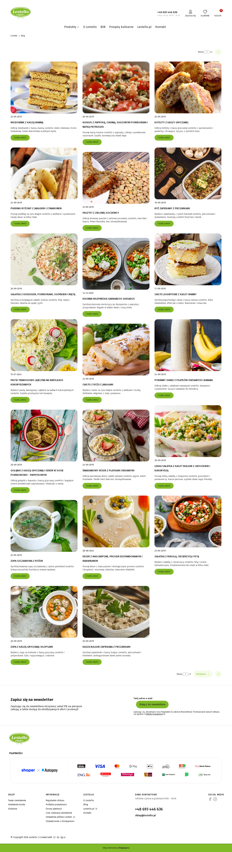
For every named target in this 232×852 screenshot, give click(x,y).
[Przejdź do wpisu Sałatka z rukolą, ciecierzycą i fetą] (188, 521)
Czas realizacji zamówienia (59, 813)
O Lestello (88, 800)
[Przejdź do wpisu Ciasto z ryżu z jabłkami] (116, 349)
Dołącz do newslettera (152, 704)
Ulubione (12, 808)
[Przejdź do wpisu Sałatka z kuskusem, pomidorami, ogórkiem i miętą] (44, 259)
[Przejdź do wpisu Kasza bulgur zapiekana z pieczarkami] (116, 612)
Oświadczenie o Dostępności (60, 821)
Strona (201, 52)
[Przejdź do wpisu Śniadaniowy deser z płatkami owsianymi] (116, 435)
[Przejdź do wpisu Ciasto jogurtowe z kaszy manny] (188, 259)
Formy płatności (54, 808)
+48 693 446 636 (167, 12)
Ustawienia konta (16, 804)
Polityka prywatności (56, 804)
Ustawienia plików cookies (59, 817)
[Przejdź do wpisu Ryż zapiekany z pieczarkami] (188, 173)
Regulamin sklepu (55, 800)
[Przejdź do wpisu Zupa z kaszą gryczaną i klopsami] (44, 612)
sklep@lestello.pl (145, 815)
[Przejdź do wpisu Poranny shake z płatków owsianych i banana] (188, 345)
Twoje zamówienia (17, 800)
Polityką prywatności (154, 714)
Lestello (14, 36)
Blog (85, 804)
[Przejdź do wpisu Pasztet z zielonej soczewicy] (116, 178)
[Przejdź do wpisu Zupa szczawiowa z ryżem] (44, 526)
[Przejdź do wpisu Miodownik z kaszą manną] (44, 87)
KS (62, 837)
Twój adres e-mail (143, 698)
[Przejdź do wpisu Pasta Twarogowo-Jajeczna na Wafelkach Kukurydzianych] (44, 345)
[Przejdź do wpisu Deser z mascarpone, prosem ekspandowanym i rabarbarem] (116, 521)
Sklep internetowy (115, 848)
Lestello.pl (89, 808)
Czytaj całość (20, 137)
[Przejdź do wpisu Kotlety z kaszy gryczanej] (188, 87)
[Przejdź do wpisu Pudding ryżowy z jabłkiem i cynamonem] (44, 173)
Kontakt (87, 813)
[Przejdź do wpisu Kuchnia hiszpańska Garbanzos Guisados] (116, 264)
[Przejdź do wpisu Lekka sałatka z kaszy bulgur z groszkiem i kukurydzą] (188, 431)
